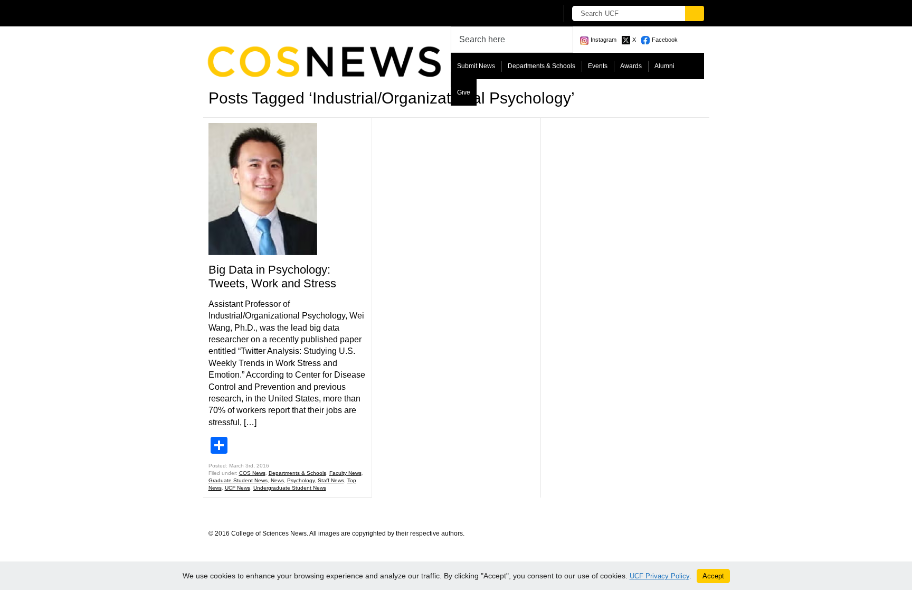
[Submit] (694, 13)
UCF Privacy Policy (659, 576)
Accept (713, 576)
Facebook (665, 39)
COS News (252, 473)
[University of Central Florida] (286, 13)
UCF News (237, 488)
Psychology (301, 480)
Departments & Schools (541, 66)
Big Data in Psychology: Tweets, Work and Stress (272, 276)
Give (463, 92)
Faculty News (345, 473)
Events (597, 66)
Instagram (603, 39)
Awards (631, 66)
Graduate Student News (238, 480)
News (277, 480)
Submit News (476, 66)
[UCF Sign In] (523, 14)
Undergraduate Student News (289, 488)
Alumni (664, 66)
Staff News (331, 480)
